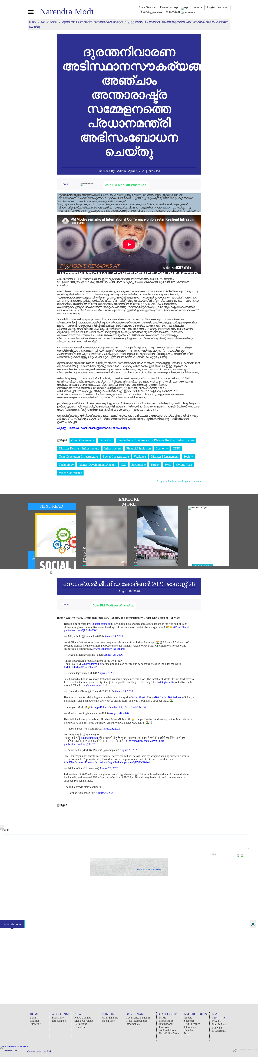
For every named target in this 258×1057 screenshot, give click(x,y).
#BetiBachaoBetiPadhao (167, 697)
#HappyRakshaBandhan (104, 707)
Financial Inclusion (138, 448)
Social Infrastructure (116, 456)
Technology (66, 464)
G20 (123, 464)
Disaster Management (164, 456)
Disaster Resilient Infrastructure (79, 448)
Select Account (12, 924)
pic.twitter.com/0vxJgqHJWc (80, 744)
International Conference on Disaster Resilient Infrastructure (155, 440)
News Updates (49, 21)
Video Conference (70, 472)
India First (106, 440)
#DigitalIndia (166, 682)
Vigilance (140, 456)
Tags (62, 440)
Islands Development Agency (97, 464)
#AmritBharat (101, 648)
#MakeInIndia (72, 667)
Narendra (67, 11)
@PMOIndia (157, 740)
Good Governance (82, 440)
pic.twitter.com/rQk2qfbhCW (80, 630)
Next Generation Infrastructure (78, 456)
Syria (167, 464)
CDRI (176, 448)
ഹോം (33, 21)
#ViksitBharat (181, 627)
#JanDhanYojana (73, 762)
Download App (202, 565)
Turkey (155, 464)
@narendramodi (101, 623)
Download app (10, 1050)
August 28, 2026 (113, 636)
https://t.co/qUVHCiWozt (135, 762)
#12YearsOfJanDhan (137, 740)
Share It (4, 829)
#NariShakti (138, 697)
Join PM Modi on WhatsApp (126, 185)
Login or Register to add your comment (179, 481)
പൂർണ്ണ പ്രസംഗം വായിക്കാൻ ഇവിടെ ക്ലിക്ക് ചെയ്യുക (93, 427)
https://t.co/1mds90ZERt (132, 707)
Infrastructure (112, 448)
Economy (162, 448)
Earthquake (138, 464)
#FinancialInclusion (94, 762)
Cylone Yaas (184, 464)
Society (188, 456)
